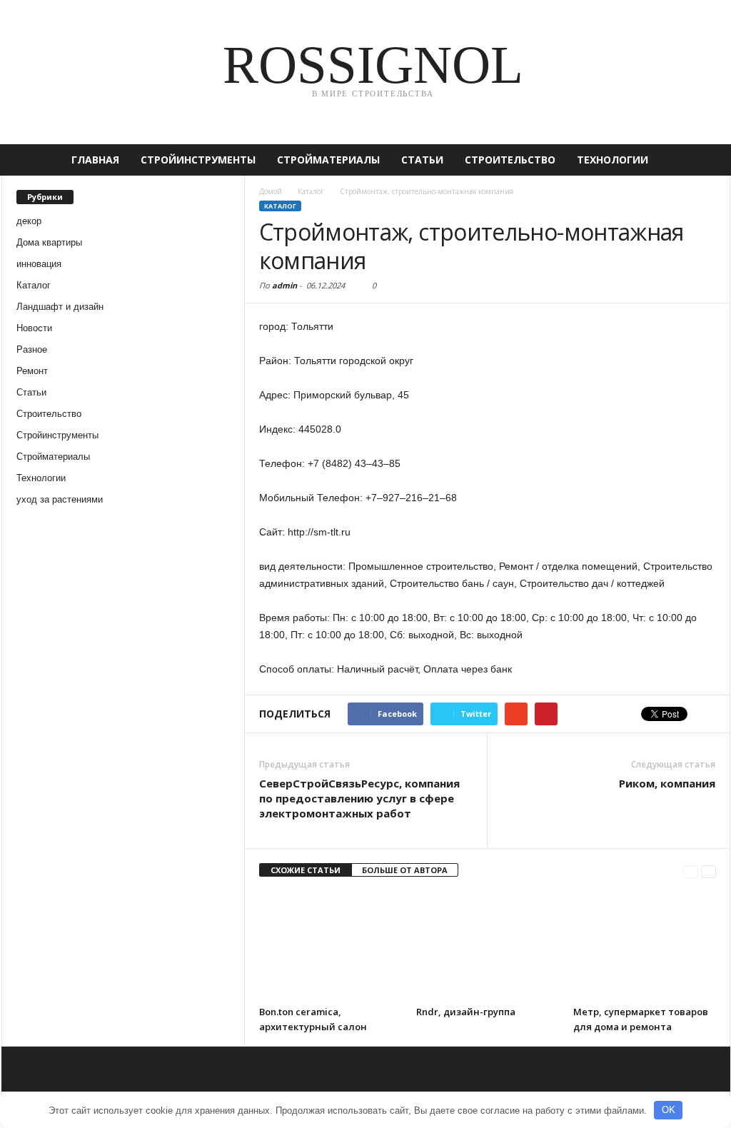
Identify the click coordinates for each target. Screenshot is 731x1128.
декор (28, 221)
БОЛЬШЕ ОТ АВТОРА (405, 870)
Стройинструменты (198, 159)
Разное (31, 349)
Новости (34, 328)
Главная (95, 159)
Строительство (510, 159)
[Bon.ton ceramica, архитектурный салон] (330, 945)
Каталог (33, 285)
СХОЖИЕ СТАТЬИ (306, 870)
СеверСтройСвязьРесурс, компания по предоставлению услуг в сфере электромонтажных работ (359, 798)
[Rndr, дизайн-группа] (487, 945)
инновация (38, 263)
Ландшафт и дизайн (60, 306)
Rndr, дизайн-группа (465, 1011)
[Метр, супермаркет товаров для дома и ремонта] (644, 945)
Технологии (612, 159)
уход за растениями (59, 499)
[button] (709, 160)
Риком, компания (667, 783)
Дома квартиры (49, 242)
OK (668, 1109)
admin (284, 285)
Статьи (422, 159)
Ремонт (32, 371)
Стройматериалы (328, 159)
